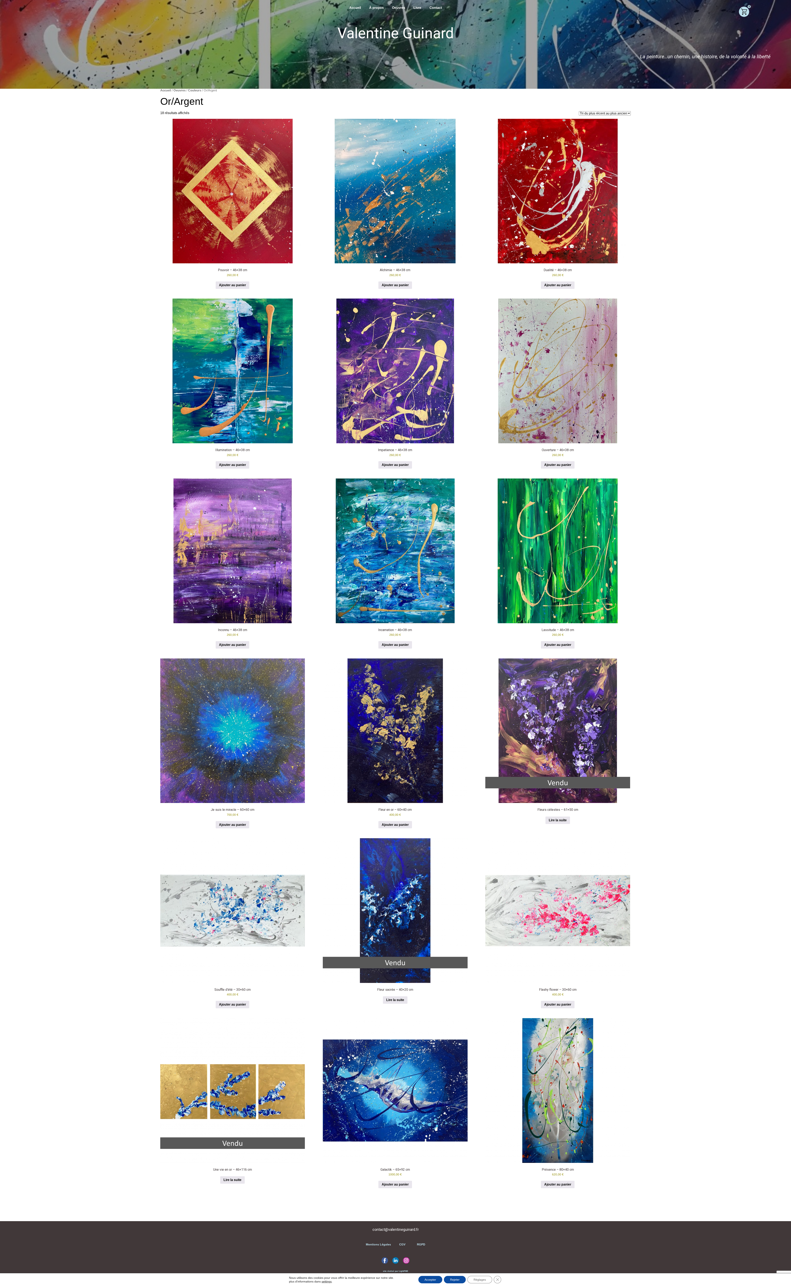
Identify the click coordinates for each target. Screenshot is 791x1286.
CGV (402, 1244)
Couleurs (194, 90)
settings (327, 1281)
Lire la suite (558, 820)
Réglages (480, 1279)
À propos (376, 7)
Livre (417, 7)
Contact (435, 7)
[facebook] (384, 1260)
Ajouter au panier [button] (232, 285)
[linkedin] (395, 1260)
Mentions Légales (379, 1244)
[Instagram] (406, 1260)
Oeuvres (398, 7)
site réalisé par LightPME (395, 1271)
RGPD (420, 1244)
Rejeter (455, 1279)
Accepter (430, 1279)
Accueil (355, 7)
